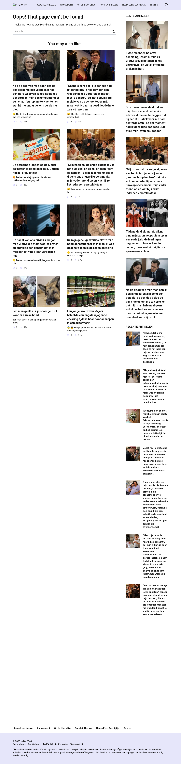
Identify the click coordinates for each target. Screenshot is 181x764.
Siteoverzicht (76, 744)
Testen (154, 5)
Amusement (66, 5)
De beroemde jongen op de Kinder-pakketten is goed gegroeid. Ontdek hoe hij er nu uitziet (36, 168)
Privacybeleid (19, 744)
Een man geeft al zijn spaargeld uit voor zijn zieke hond (35, 313)
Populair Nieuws (109, 5)
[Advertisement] (147, 671)
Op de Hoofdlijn (86, 5)
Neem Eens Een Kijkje (134, 5)
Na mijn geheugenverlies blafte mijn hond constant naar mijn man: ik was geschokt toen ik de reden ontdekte (90, 244)
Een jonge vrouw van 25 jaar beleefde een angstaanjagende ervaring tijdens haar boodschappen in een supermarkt (90, 317)
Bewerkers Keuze (46, 5)
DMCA (46, 744)
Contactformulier (59, 744)
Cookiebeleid (34, 744)
